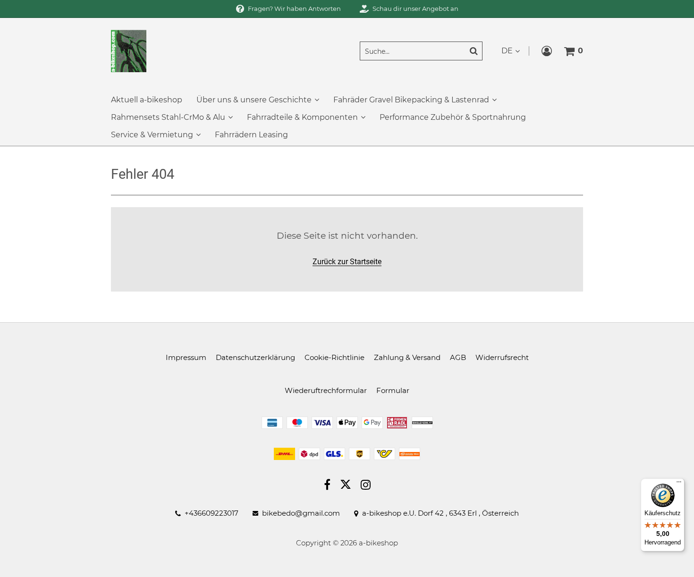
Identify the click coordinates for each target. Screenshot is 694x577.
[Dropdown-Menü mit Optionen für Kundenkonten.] (546, 51)
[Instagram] (366, 486)
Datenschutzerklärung (255, 357)
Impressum (186, 357)
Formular (392, 390)
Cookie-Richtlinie (334, 357)
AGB (458, 357)
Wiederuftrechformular (326, 390)
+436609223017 (211, 513)
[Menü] (679, 484)
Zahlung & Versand (407, 357)
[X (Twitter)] (345, 486)
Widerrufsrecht (502, 357)
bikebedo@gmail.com (301, 513)
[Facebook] (327, 486)
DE (507, 50)
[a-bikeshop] (128, 50)
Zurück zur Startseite (347, 261)
